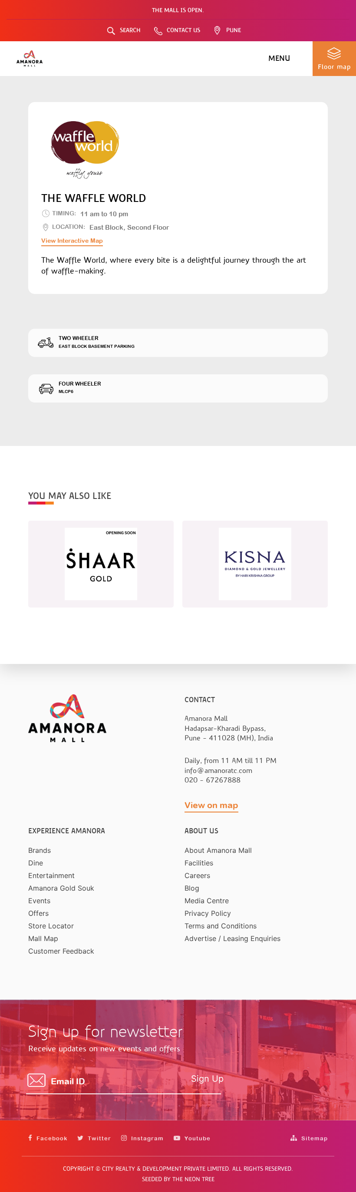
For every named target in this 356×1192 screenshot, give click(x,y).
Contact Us (183, 30)
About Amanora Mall (218, 850)
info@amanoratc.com (218, 770)
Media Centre (207, 900)
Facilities (199, 863)
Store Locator (51, 925)
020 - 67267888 (213, 780)
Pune (233, 30)
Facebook (51, 1138)
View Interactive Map (72, 240)
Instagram (146, 1138)
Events (39, 900)
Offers (38, 913)
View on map (211, 805)
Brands (39, 850)
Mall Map (43, 938)
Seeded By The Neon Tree (178, 1179)
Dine (35, 863)
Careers (197, 875)
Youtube (197, 1138)
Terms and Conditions (221, 925)
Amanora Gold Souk (61, 888)
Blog (192, 888)
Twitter (98, 1138)
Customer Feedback (61, 951)
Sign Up (207, 1078)
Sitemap (314, 1138)
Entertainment (51, 875)
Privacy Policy (208, 913)
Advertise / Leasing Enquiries (232, 938)
